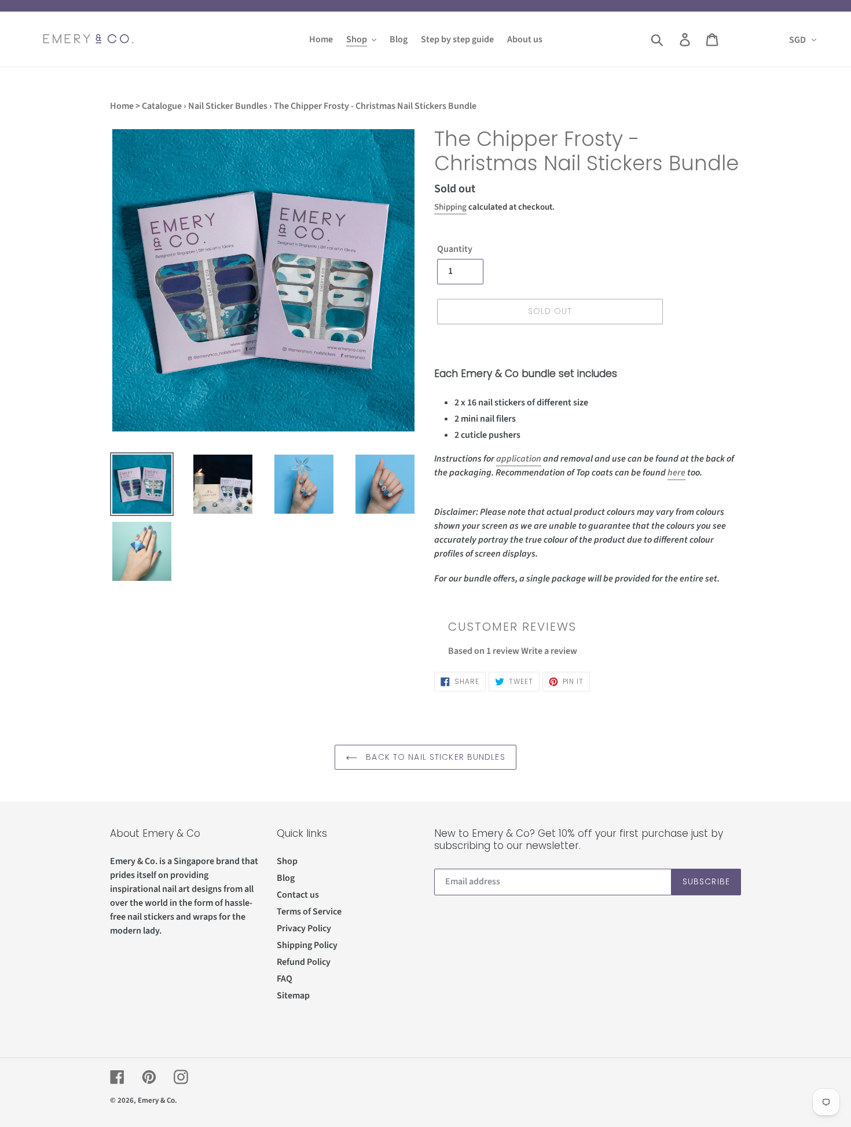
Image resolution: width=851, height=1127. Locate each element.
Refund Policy (304, 962)
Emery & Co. (157, 1100)
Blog (286, 878)
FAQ (284, 978)
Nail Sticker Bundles (227, 106)
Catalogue (162, 106)
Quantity (454, 249)
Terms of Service (309, 911)
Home (122, 106)
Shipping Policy (307, 945)
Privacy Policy (304, 928)
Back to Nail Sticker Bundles (434, 757)
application (518, 458)
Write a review (549, 651)
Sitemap (293, 995)
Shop (287, 861)
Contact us (298, 894)
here (676, 472)
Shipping (450, 207)
